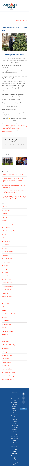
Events (5, 248)
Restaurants (6, 320)
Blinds (5, 220)
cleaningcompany (6, 125)
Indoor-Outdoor (7, 282)
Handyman (6, 262)
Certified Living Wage (9, 231)
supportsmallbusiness (14, 128)
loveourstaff (24, 126)
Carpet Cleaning (8, 224)
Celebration (6, 227)
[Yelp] (23, 402)
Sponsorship (6, 348)
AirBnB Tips (6, 210)
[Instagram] (23, 398)
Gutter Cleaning (7, 258)
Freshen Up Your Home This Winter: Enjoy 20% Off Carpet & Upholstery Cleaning (13, 180)
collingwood (14, 125)
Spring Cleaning (7, 355)
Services (5, 334)
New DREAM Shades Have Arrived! (13, 174)
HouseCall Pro (7, 279)
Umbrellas (6, 365)
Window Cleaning (8, 376)
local (19, 126)
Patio (4, 310)
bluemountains (22, 123)
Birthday (5, 217)
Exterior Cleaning (8, 251)
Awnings (5, 213)
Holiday (5, 272)
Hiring (5, 269)
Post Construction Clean (10, 314)
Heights (5, 265)
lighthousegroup (13, 126)
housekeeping (5, 126)
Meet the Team (11, 123)
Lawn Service (7, 289)
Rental (5, 317)
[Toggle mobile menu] (26, 2)
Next (24, 20)
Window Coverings (8, 379)
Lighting (5, 293)
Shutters (5, 338)
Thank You (6, 358)
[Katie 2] (14, 42)
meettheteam (5, 128)
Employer (6, 244)
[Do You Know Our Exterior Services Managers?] (7, 161)
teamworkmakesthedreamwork (9, 130)
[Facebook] (23, 394)
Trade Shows (7, 362)
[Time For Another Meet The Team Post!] (21, 161)
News (4, 300)
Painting (5, 307)
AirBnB (5, 207)
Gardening (6, 255)
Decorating (6, 241)
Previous (18, 20)
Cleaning (5, 238)
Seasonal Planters (8, 331)
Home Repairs (7, 276)
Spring (5, 352)
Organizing (6, 303)
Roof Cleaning (7, 324)
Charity (5, 234)
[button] (3, 161)
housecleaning (21, 125)
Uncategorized (7, 369)
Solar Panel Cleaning (9, 345)
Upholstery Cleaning (9, 372)
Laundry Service (8, 286)
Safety (5, 327)
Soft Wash (6, 341)
